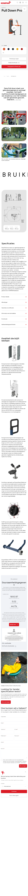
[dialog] (14, 448)
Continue (14, 791)
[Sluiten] (25, 771)
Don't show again (14, 795)
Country (2, 783)
